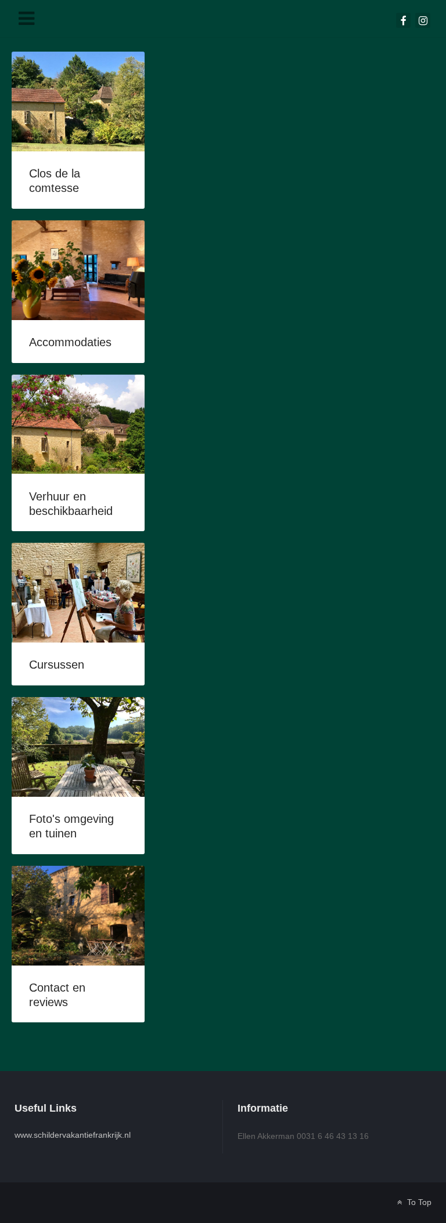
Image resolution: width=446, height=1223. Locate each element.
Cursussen (56, 664)
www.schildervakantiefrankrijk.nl (73, 1134)
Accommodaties (70, 342)
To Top (418, 1202)
